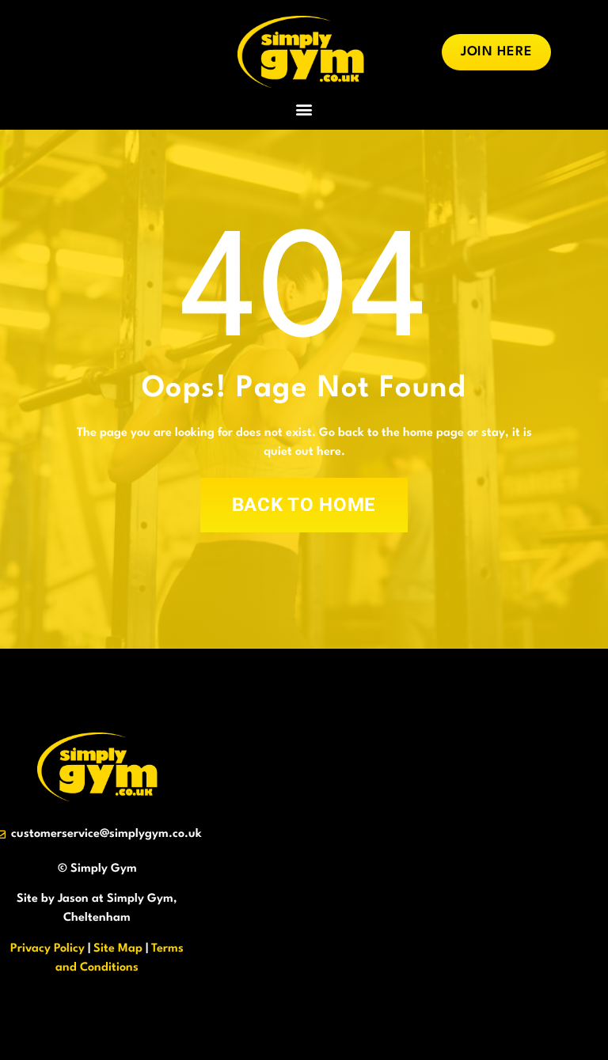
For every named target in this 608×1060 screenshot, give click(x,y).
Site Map (117, 949)
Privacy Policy (47, 949)
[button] (304, 109)
